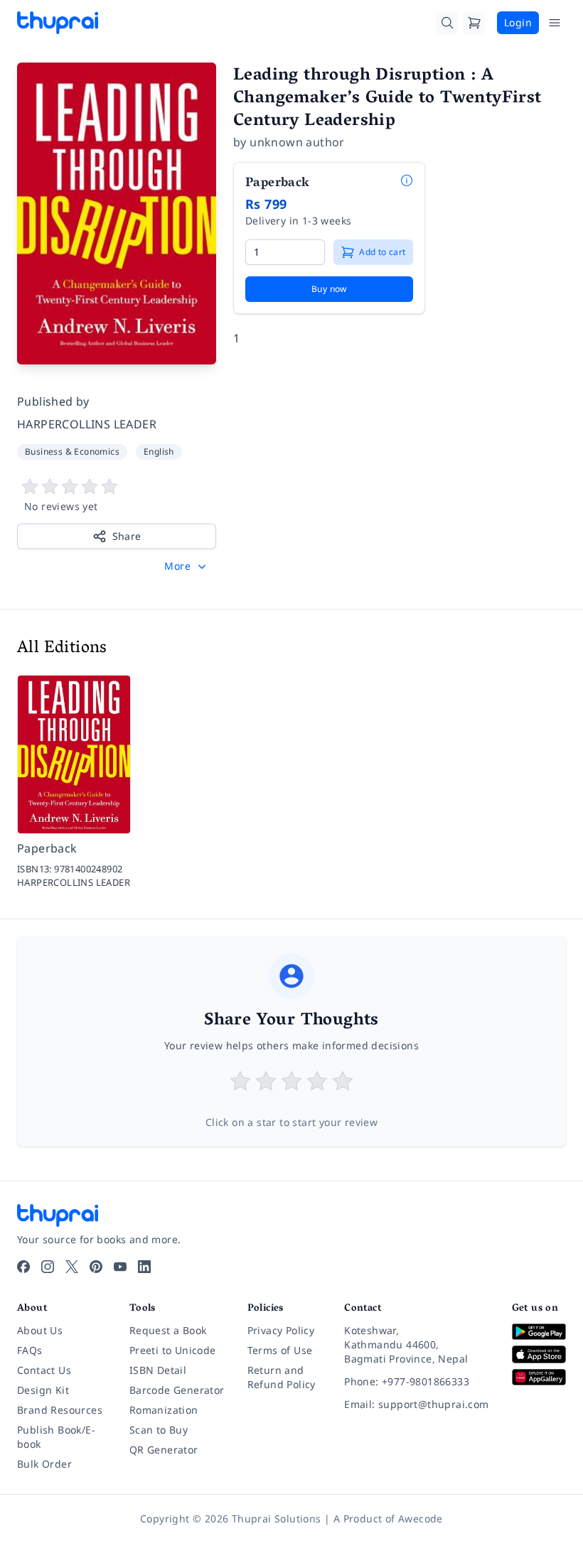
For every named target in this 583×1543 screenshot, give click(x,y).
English (159, 451)
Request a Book (168, 1330)
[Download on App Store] (539, 1355)
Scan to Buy (158, 1429)
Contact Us (44, 1370)
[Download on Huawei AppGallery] (539, 1377)
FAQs (30, 1350)
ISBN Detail (157, 1370)
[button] (186, 566)
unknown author (297, 142)
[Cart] (474, 22)
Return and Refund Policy (281, 1377)
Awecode (420, 1518)
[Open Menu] (554, 22)
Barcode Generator (177, 1390)
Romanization (163, 1410)
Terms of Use (280, 1350)
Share (126, 536)
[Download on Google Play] (539, 1331)
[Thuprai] (57, 22)
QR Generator (163, 1449)
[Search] (447, 22)
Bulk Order (44, 1464)
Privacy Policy (281, 1330)
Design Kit (43, 1390)
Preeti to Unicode (172, 1350)
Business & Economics (72, 451)
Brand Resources (59, 1410)
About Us (40, 1330)
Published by (53, 401)
